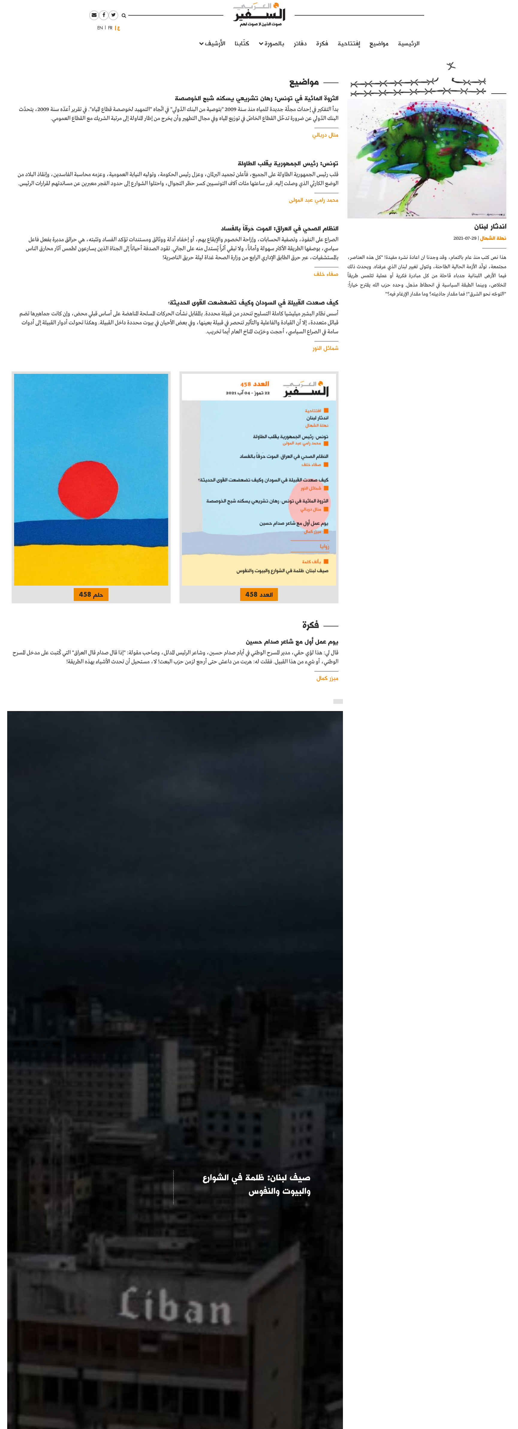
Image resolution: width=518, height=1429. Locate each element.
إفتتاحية (349, 42)
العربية (118, 28)
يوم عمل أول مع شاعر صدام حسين (292, 641)
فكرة (322, 42)
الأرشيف (215, 42)
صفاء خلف (326, 273)
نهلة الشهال (493, 238)
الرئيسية (408, 42)
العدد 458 (259, 594)
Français (108, 28)
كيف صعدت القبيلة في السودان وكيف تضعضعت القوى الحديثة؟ (253, 302)
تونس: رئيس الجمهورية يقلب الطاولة (288, 163)
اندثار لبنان (490, 226)
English (98, 28)
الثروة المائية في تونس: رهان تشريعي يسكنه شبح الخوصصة (256, 98)
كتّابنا (242, 42)
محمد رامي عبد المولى (313, 199)
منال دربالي (325, 134)
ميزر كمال (327, 677)
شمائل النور (325, 347)
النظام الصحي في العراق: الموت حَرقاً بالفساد (279, 228)
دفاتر (300, 42)
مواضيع (379, 42)
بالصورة (274, 42)
